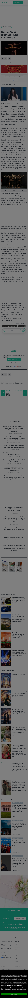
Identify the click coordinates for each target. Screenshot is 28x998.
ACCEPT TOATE (14, 994)
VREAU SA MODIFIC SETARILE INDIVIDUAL (14, 996)
